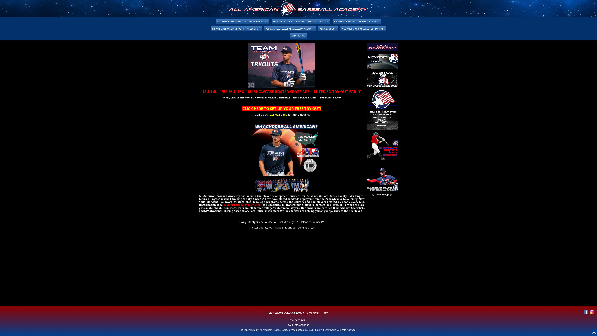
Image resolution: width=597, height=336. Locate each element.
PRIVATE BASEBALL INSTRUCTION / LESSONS (235, 28)
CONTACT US (298, 36)
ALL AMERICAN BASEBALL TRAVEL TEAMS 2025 (241, 21)
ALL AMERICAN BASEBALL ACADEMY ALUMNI (289, 28)
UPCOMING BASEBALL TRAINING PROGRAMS (357, 21)
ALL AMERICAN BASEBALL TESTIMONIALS (363, 28)
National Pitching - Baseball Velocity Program (301, 21)
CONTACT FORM (298, 320)
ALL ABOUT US (327, 28)
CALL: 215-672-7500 (298, 325)
